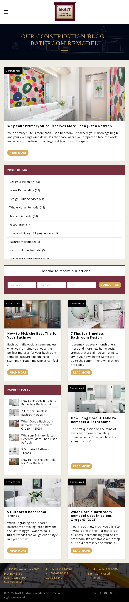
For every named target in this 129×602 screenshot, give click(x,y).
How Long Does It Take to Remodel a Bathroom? (93, 420)
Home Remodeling (24, 190)
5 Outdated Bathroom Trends (26, 514)
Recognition (20, 224)
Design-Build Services (26, 199)
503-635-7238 (59, 573)
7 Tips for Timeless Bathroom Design (87, 335)
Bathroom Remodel (24, 242)
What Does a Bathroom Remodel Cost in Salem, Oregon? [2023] (91, 516)
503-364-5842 (13, 582)
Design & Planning (24, 182)
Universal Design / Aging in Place (33, 233)
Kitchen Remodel (23, 216)
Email (96, 577)
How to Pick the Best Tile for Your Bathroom (32, 335)
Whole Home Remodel (27, 207)
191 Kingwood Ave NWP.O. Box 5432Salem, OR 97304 (21, 573)
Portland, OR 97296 (59, 569)
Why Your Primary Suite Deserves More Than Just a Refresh (59, 126)
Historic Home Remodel (27, 250)
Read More (17, 152)
